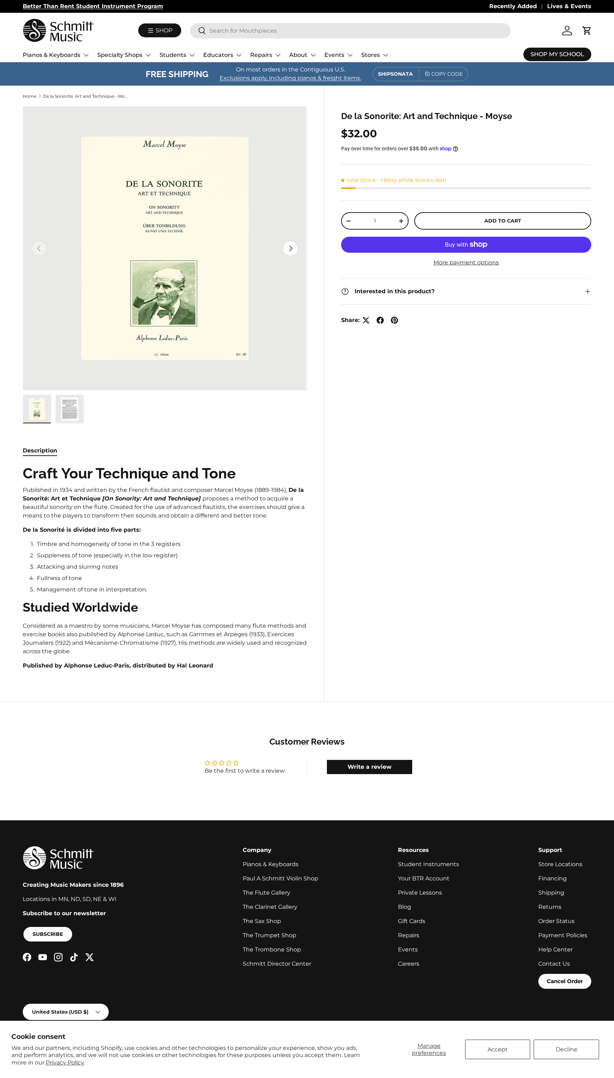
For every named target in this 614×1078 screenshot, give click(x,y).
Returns (549, 906)
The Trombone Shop (272, 949)
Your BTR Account (423, 878)
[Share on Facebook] (380, 320)
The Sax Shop (262, 921)
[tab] (40, 450)
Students (173, 55)
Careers (408, 963)
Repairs (261, 55)
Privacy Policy (65, 1062)
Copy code (447, 74)
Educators (218, 55)
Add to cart (502, 221)
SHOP (163, 30)
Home (29, 96)
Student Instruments (428, 864)
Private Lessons (420, 892)
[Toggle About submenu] (313, 55)
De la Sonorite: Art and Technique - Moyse (85, 96)
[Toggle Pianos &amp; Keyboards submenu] (86, 55)
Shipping (551, 892)
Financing (552, 878)
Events (334, 55)
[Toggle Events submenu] (350, 55)
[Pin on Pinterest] (394, 320)
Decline (566, 1049)
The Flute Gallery (266, 892)
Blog (404, 906)
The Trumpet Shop (269, 935)
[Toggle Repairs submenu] (278, 55)
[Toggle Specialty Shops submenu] (148, 55)
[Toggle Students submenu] (192, 55)
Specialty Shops (119, 55)
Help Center (555, 949)
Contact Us (554, 963)
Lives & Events (569, 6)
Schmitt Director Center (277, 963)
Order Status (556, 921)
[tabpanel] (165, 567)
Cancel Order (565, 981)
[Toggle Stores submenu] (385, 55)
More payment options (466, 262)
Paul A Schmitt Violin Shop (280, 878)
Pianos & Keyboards (51, 55)
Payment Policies (562, 935)
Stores (370, 55)
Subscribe (48, 934)
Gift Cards (411, 921)
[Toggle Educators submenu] (239, 55)
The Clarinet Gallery (270, 906)
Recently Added (513, 6)
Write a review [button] (370, 766)
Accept (498, 1049)
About (298, 55)
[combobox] (350, 30)
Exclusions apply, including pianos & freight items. (290, 78)
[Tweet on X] (366, 320)
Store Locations (560, 864)
